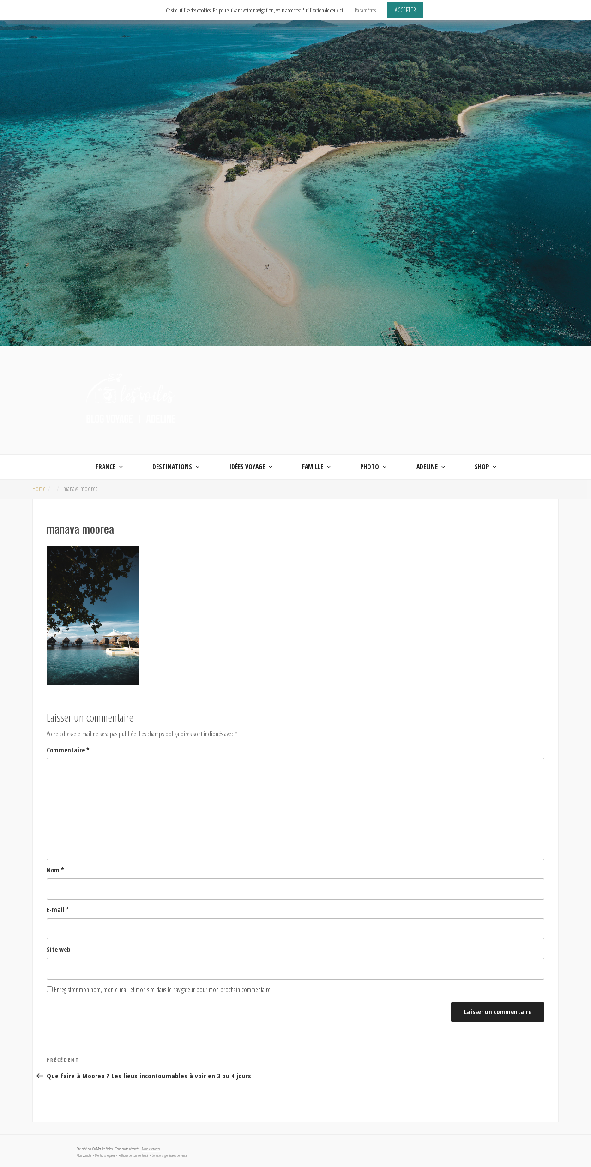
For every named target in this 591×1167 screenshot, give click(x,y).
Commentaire (68, 750)
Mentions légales (105, 1155)
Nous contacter (151, 1149)
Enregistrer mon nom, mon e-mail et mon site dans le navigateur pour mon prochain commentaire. (163, 989)
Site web (58, 949)
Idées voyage (247, 466)
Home (39, 488)
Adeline (427, 466)
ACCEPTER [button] (405, 10)
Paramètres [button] (365, 10)
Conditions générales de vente (169, 1155)
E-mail (58, 909)
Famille (312, 466)
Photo (369, 466)
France (105, 466)
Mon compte (84, 1155)
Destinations (172, 466)
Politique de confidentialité (133, 1155)
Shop (482, 466)
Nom (55, 870)
